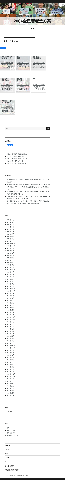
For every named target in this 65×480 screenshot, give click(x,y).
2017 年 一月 (10, 343)
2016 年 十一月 (11, 348)
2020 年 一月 (10, 267)
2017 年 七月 (10, 329)
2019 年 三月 (10, 281)
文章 (6, 453)
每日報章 (7, 457)
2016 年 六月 (10, 360)
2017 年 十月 (10, 322)
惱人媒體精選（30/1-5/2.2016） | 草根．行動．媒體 (22, 180)
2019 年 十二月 (11, 269)
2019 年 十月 (10, 272)
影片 (6, 462)
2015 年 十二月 (11, 374)
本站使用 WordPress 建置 (22, 475)
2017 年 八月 (10, 326)
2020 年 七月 (10, 255)
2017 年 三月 (10, 338)
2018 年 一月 (10, 315)
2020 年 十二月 (11, 243)
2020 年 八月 (10, 253)
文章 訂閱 (11, 430)
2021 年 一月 (10, 241)
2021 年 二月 (10, 239)
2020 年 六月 (10, 258)
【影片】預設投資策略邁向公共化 (17, 159)
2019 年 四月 (10, 279)
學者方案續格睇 (9, 466)
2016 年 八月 (10, 355)
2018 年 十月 (10, 293)
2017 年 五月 (10, 334)
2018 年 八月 (10, 298)
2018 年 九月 (10, 296)
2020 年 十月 (10, 248)
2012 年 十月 (10, 388)
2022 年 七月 (10, 220)
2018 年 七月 (10, 300)
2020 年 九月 (10, 251)
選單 (32, 28)
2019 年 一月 (10, 286)
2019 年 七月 (10, 274)
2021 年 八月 (10, 232)
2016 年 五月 (10, 362)
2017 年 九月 (10, 324)
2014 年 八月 (10, 386)
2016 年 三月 (10, 367)
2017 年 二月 (10, 341)
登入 (8, 428)
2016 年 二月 (10, 369)
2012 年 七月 (10, 390)
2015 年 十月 (10, 379)
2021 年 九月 (10, 229)
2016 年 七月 (10, 357)
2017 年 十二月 (11, 317)
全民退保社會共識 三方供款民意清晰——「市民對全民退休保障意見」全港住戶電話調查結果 (28, 187)
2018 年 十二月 (11, 288)
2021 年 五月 (10, 234)
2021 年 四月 (10, 236)
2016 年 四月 (10, 364)
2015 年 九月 (10, 381)
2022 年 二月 (10, 224)
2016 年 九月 (10, 353)
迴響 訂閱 (11, 433)
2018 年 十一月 (11, 291)
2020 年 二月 (10, 265)
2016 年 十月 (10, 350)
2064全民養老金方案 (32, 21)
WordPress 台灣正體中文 (14, 435)
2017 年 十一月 (11, 319)
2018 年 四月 (10, 307)
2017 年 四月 (10, 336)
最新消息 (7, 446)
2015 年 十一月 (11, 376)
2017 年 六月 (10, 331)
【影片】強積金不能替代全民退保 (17, 154)
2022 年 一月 (10, 227)
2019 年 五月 (10, 277)
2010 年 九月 (10, 395)
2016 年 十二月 (11, 345)
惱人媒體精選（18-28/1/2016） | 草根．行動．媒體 (21, 196)
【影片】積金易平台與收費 (15, 161)
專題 (7, 449)
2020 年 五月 (10, 260)
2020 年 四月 (10, 262)
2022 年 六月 (10, 222)
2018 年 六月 (10, 303)
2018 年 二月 (10, 312)
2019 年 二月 (10, 284)
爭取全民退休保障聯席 (12, 470)
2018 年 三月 (10, 310)
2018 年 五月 (10, 305)
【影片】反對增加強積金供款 (15, 156)
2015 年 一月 (10, 383)
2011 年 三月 (10, 393)
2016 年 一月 (10, 371)
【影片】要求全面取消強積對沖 (16, 163)
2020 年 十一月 (11, 246)
